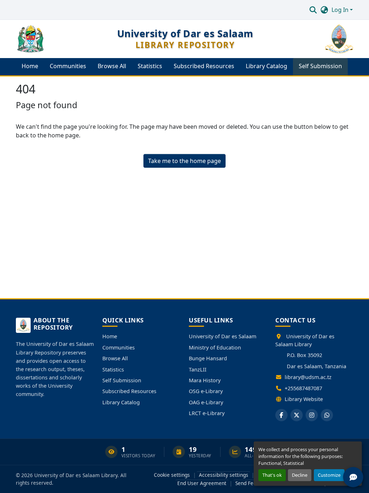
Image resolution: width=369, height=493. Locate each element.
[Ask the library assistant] (353, 477)
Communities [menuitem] (68, 66)
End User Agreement (201, 483)
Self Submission (121, 380)
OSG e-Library (206, 391)
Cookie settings (172, 474)
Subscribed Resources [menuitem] (204, 66)
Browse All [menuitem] (112, 66)
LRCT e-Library (206, 413)
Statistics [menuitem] (150, 66)
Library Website (304, 399)
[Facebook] (281, 415)
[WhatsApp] (327, 415)
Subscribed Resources (129, 391)
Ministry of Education (215, 347)
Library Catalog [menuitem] (266, 66)
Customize (329, 475)
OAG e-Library (206, 402)
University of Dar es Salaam (222, 336)
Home (109, 336)
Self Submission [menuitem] (320, 66)
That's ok (272, 475)
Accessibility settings (223, 474)
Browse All (115, 358)
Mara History (205, 380)
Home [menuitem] (30, 66)
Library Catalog (121, 402)
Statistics (113, 369)
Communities (118, 347)
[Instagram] (312, 415)
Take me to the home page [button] (184, 161)
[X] (296, 415)
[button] (312, 9)
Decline (299, 475)
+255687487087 (303, 388)
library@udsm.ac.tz (308, 377)
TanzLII (197, 369)
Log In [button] (341, 10)
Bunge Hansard (208, 358)
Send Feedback (252, 483)
